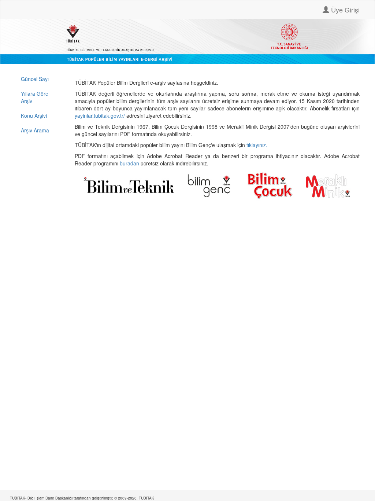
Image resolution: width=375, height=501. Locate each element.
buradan (130, 163)
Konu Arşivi (34, 115)
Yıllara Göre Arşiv (34, 97)
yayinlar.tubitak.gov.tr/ (100, 115)
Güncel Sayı (35, 79)
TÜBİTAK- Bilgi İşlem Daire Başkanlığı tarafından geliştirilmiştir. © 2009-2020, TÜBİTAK (82, 498)
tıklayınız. (257, 145)
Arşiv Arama (35, 130)
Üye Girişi (344, 9)
